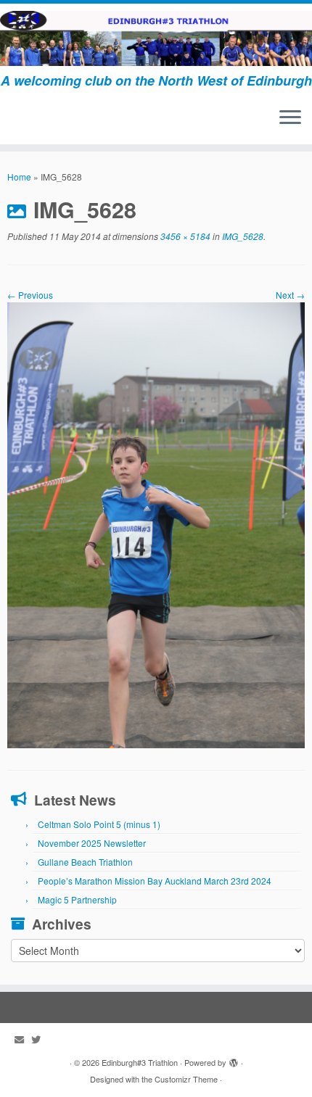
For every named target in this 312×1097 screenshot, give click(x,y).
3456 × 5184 (184, 236)
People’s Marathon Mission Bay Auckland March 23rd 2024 (154, 880)
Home (19, 176)
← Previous (30, 295)
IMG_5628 (241, 236)
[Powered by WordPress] (234, 1059)
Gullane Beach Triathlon (85, 862)
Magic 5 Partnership (77, 899)
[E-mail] (23, 1039)
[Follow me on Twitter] (39, 1039)
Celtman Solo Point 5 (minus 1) (99, 824)
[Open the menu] (290, 118)
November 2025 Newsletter (92, 843)
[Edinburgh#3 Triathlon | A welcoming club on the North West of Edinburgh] (156, 38)
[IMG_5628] (156, 523)
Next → (290, 295)
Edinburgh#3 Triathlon (140, 1062)
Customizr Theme (186, 1079)
